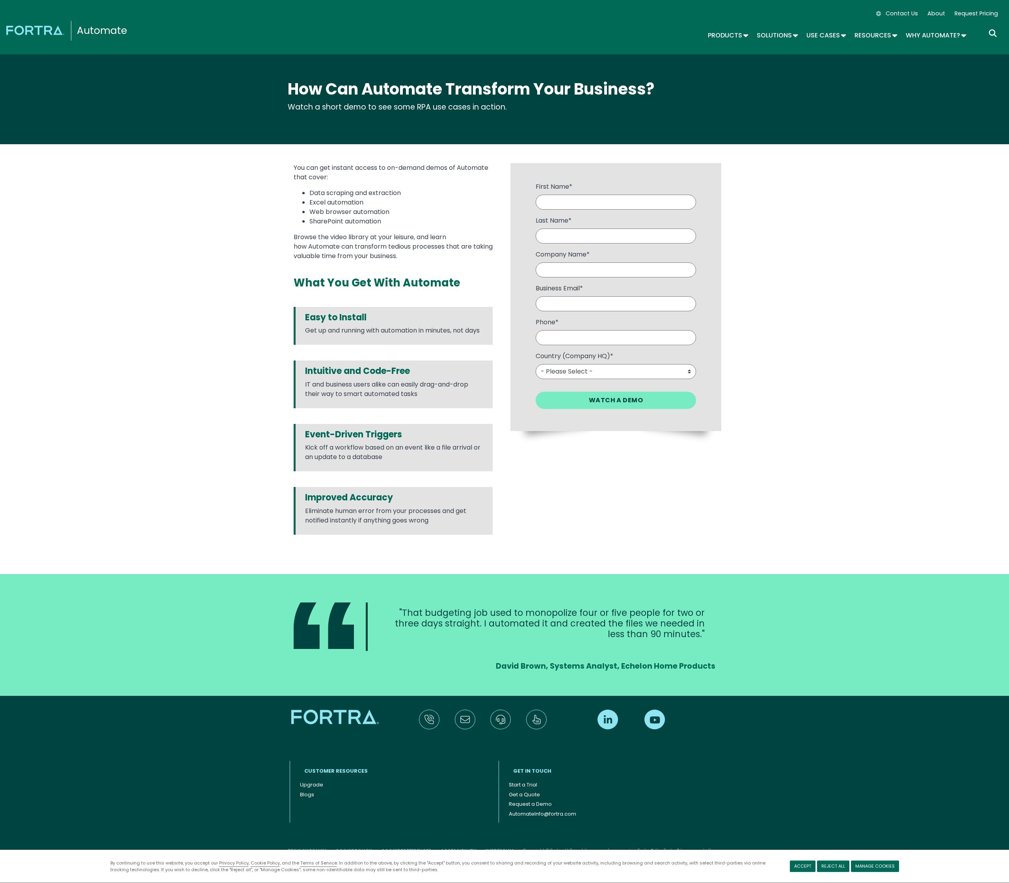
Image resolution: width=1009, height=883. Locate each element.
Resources (875, 35)
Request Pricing (976, 13)
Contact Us (902, 13)
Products (727, 35)
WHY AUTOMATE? (935, 35)
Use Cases (825, 35)
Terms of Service (318, 863)
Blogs (307, 794)
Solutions (777, 35)
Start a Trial (523, 784)
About (936, 13)
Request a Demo (530, 804)
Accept (802, 866)
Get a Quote (524, 794)
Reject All (833, 866)
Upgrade (311, 784)
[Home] (36, 29)
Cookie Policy (265, 863)
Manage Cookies (875, 866)
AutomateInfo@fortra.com (542, 814)
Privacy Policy (234, 863)
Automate (102, 30)
